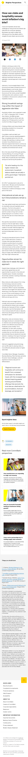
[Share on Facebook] (10, 59)
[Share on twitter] (5, 59)
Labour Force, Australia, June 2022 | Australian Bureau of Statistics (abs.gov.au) (13, 579)
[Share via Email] (20, 59)
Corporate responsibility (9, 706)
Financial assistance (8, 691)
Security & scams (7, 685)
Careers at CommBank (9, 704)
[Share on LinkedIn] (15, 59)
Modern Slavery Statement (10, 727)
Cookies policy (7, 722)
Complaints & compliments (10, 688)
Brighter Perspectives (13, 2)
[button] (25, 2)
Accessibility (6, 696)
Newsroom (6, 709)
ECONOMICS (9, 441)
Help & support (7, 693)
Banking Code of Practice (10, 720)
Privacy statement (8, 725)
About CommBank (8, 701)
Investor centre (7, 711)
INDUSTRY (8, 444)
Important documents (9, 717)
